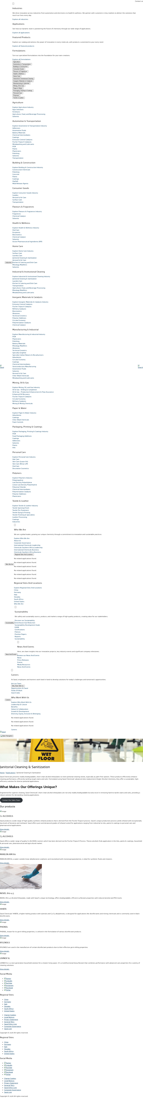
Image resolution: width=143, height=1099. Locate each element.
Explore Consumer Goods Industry (25, 193)
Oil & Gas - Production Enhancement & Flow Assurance (33, 392)
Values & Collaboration (19, 709)
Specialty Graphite (19, 353)
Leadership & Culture (19, 704)
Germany (17, 592)
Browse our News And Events (28, 655)
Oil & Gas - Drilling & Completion (24, 390)
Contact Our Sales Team (11, 800)
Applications (10, 773)
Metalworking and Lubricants (23, 144)
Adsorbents (16, 357)
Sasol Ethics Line (10, 1024)
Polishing (15, 153)
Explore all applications (21, 33)
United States (19, 601)
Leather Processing (19, 517)
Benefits (14, 707)
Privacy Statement (11, 1019)
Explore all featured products (23, 46)
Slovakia (17, 597)
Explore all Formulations (21, 59)
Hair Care (15, 459)
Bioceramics (17, 235)
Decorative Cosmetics (20, 468)
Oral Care (15, 230)
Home (2, 773)
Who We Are (18, 604)
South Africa (18, 599)
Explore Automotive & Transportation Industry (29, 126)
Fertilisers (16, 112)
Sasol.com (8, 1029)
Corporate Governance (12, 1026)
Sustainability (20, 639)
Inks (13, 447)
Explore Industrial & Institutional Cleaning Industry (31, 276)
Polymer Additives (19, 318)
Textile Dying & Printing (21, 512)
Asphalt (15, 181)
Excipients (16, 232)
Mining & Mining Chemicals (22, 403)
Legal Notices (9, 1017)
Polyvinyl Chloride (19, 487)
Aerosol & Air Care (19, 197)
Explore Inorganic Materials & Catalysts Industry (30, 302)
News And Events (23, 667)
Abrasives (16, 313)
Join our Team (16, 683)
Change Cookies (10, 1015)
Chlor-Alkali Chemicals (20, 376)
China (16, 590)
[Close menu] (13, 4)
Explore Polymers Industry (22, 478)
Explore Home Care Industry (22, 251)
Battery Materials (18, 133)
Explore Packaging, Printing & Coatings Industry (30, 431)
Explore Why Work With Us (21, 702)
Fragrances (16, 214)
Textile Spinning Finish (20, 508)
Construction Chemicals (21, 170)
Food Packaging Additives (22, 436)
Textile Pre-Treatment (20, 510)
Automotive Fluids (19, 130)
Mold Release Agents (20, 183)
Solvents (15, 116)
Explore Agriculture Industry (22, 107)
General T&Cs (9, 1022)
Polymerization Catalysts (21, 323)
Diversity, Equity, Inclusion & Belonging (25, 714)
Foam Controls (17, 422)
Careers (14, 729)
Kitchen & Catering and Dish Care (24, 262)
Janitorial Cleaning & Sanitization (24, 258)
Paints (14, 149)
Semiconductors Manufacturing (24, 366)
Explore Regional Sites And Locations (28, 588)
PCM (14, 146)
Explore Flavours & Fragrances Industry (27, 211)
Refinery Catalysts (19, 309)
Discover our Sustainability (25, 620)
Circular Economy (18, 320)
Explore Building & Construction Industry (27, 167)
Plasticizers (16, 151)
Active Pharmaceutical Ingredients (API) (27, 241)
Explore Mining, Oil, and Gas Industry (26, 387)
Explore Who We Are (22, 538)
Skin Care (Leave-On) (20, 461)
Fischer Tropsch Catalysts (21, 142)
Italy (15, 595)
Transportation (17, 158)
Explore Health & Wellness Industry (25, 228)
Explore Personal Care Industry (23, 457)
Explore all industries (20, 19)
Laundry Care (17, 255)
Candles (15, 195)
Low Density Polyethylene (22, 482)
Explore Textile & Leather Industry (25, 506)
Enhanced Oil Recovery (21, 394)
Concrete (15, 174)
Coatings (15, 137)
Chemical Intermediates (21, 135)
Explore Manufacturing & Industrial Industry (28, 334)
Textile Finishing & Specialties (23, 515)
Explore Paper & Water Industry (24, 413)
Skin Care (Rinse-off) (20, 464)
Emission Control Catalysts (22, 140)
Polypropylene (17, 480)
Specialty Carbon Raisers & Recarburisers (27, 355)
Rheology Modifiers (19, 265)
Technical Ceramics (19, 316)
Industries (16, 522)
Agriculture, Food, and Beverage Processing (28, 114)
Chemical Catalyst (19, 216)
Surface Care (17, 200)
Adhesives (16, 128)
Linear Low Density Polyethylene (24, 485)
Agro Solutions (17, 109)
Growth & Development (20, 711)
